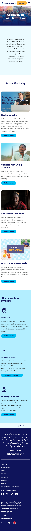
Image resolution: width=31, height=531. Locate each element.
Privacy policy (6, 512)
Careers (4, 480)
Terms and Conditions (9, 508)
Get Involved (5, 468)
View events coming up (12, 375)
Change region (6, 523)
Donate (22, 3)
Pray (2, 471)
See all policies (6, 519)
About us (4, 465)
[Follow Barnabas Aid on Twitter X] (7, 494)
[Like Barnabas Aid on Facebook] (2, 494)
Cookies (4, 515)
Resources (4, 477)
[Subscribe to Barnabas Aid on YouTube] (16, 494)
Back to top (24, 426)
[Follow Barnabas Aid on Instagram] (12, 494)
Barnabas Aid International (10, 487)
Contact (4, 483)
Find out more (9, 135)
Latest (3, 474)
